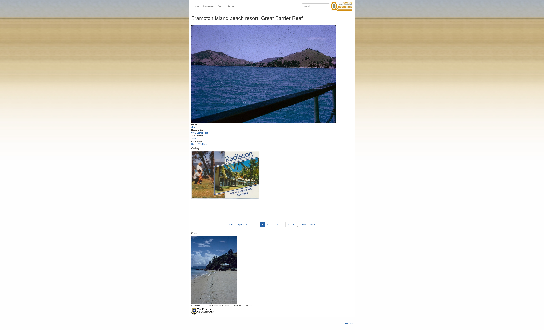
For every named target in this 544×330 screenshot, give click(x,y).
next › (303, 224)
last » (312, 224)
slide (193, 127)
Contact (230, 5)
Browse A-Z (208, 5)
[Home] (341, 5)
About (220, 5)
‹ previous (242, 224)
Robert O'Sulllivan (199, 144)
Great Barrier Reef (199, 132)
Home (196, 5)
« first (231, 224)
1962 (193, 138)
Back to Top (348, 323)
